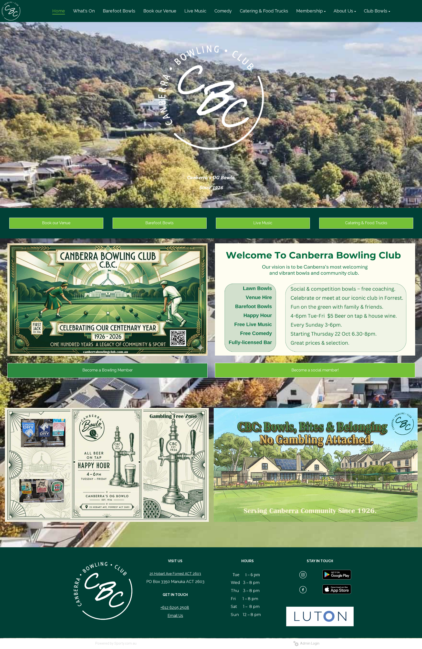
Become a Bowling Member (107, 370)
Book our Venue (56, 223)
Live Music (262, 223)
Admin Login (309, 643)
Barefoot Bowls (159, 223)
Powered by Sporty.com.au (116, 643)
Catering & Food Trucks (366, 223)
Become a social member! (315, 370)
